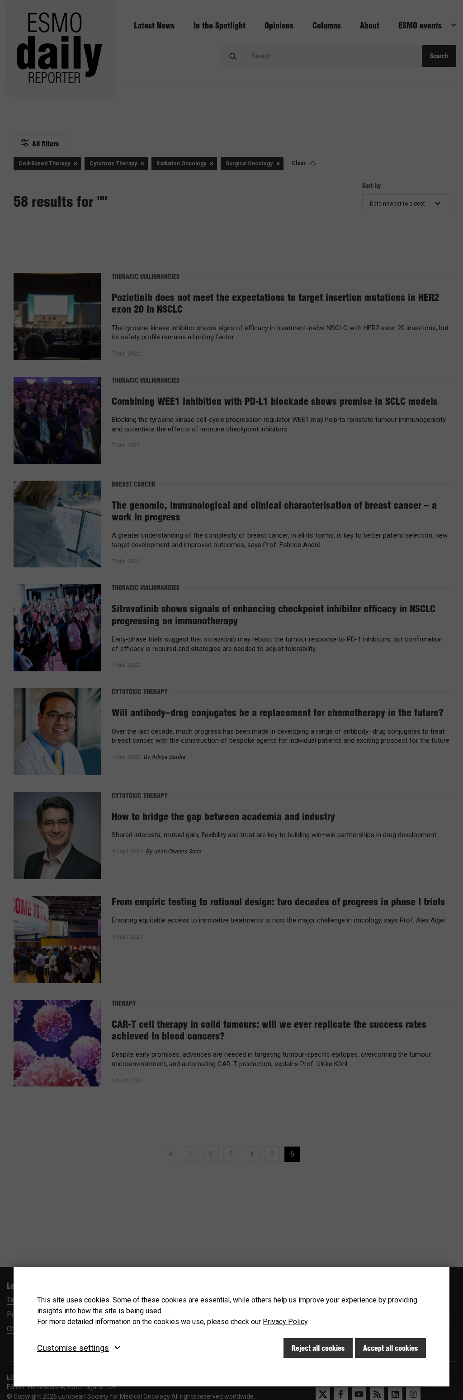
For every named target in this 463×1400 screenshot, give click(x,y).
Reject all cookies (318, 1348)
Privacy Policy (285, 1321)
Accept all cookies (390, 1348)
